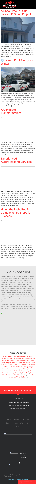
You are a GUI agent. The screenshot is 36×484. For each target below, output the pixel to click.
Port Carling (24, 367)
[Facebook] (11, 414)
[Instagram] (25, 414)
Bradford (15, 356)
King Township (17, 358)
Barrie (32, 373)
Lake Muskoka (24, 365)
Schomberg (25, 360)
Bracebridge (11, 373)
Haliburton (12, 367)
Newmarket (15, 369)
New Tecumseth (27, 358)
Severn (25, 377)
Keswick (9, 369)
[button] (31, 4)
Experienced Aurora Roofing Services (16, 160)
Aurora (5, 356)
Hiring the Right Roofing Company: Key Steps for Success (16, 213)
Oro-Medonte (10, 375)
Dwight (31, 367)
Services (16, 419)
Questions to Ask (18, 423)
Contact (18, 427)
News (28, 423)
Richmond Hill (11, 360)
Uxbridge (23, 375)
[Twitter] (16, 414)
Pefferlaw (31, 369)
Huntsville (18, 373)
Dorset (4, 369)
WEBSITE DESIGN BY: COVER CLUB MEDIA (18, 479)
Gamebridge (12, 377)
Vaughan (8, 362)
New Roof (26, 419)
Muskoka (5, 367)
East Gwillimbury (23, 356)
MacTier (21, 371)
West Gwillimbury (17, 362)
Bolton (16, 371)
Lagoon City (30, 375)
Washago (27, 371)
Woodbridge (26, 362)
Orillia (3, 375)
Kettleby (9, 358)
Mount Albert (23, 369)
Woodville (19, 377)
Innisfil (31, 356)
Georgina (4, 358)
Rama (32, 371)
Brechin (4, 373)
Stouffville (19, 360)
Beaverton (5, 371)
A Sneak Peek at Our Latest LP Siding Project (16, 12)
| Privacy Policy (7, 476)
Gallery (8, 423)
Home (9, 419)
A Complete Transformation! (11, 111)
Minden (18, 367)
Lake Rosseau (9, 365)
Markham (32, 365)
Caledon (11, 371)
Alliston (9, 356)
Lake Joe (16, 365)
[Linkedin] (20, 414)
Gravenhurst (25, 373)
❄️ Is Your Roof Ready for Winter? (17, 62)
